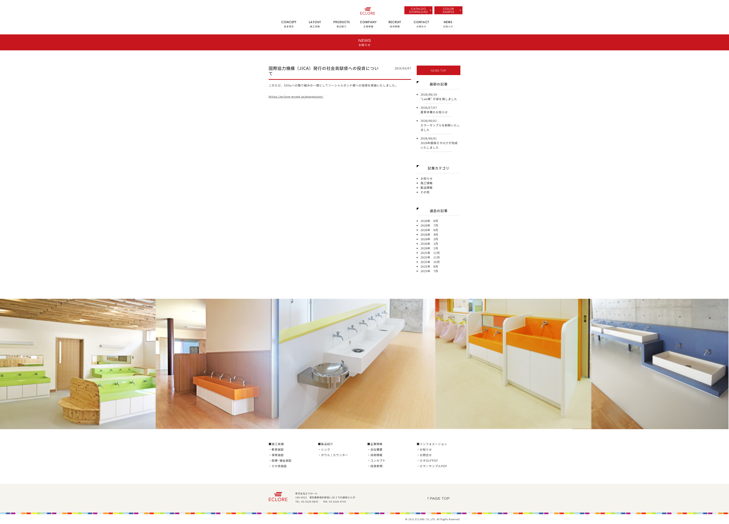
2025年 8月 (429, 266)
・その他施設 (278, 466)
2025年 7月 (429, 271)
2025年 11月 (430, 257)
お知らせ (427, 178)
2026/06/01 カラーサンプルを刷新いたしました (440, 125)
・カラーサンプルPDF (432, 466)
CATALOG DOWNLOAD (418, 10)
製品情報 (427, 187)
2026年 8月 (429, 221)
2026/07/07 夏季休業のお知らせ (434, 109)
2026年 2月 (429, 244)
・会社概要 (375, 449)
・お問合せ (424, 455)
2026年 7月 (429, 225)
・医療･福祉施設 (280, 460)
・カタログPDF (427, 460)
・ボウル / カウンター (333, 455)
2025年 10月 (430, 262)
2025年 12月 (430, 253)
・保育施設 (276, 455)
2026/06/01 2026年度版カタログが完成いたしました (439, 142)
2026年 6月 (429, 230)
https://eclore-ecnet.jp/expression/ (296, 96)
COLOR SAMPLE (448, 10)
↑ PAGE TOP (438, 498)
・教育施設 (276, 449)
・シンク (324, 449)
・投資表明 (375, 466)
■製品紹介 (325, 444)
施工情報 (427, 183)
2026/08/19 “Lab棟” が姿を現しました (439, 96)
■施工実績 (276, 444)
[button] (288, 24)
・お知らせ (424, 449)
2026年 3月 (429, 239)
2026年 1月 (429, 248)
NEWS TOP (438, 70)
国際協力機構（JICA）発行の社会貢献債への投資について (324, 70)
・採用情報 (375, 455)
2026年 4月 (429, 234)
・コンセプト (376, 460)
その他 (425, 192)
